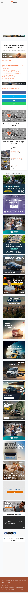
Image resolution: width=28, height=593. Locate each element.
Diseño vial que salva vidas (17, 159)
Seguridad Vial (19, 158)
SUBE (12, 165)
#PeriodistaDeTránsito (11, 589)
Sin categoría (14, 43)
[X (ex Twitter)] (8, 533)
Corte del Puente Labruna (16, 152)
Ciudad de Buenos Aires (8, 88)
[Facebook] (5, 533)
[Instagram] (11, 533)
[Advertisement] (14, 18)
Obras (17, 151)
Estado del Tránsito (21, 589)
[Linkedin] (14, 533)
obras (17, 88)
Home (3, 589)
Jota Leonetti (22, 50)
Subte (15, 165)
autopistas (13, 151)
